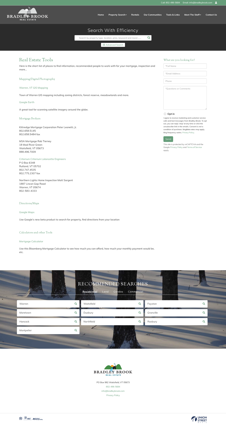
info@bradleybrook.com (200, 2)
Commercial (135, 291)
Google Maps (26, 212)
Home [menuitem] (101, 14)
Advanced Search (114, 44)
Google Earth (26, 102)
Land (105, 291)
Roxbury (152, 321)
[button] (148, 38)
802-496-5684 (173, 2)
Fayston (152, 303)
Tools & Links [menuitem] (173, 14)
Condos (118, 291)
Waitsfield (89, 303)
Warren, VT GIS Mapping (33, 87)
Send (168, 139)
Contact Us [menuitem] (211, 14)
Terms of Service (194, 147)
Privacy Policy (188, 132)
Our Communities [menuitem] (153, 14)
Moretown (25, 312)
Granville (152, 312)
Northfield (89, 321)
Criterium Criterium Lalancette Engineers (42, 159)
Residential (90, 291)
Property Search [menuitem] (117, 14)
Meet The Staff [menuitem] (192, 14)
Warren (23, 303)
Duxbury (88, 312)
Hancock (24, 321)
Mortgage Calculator (31, 241)
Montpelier (25, 330)
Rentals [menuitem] (135, 14)
